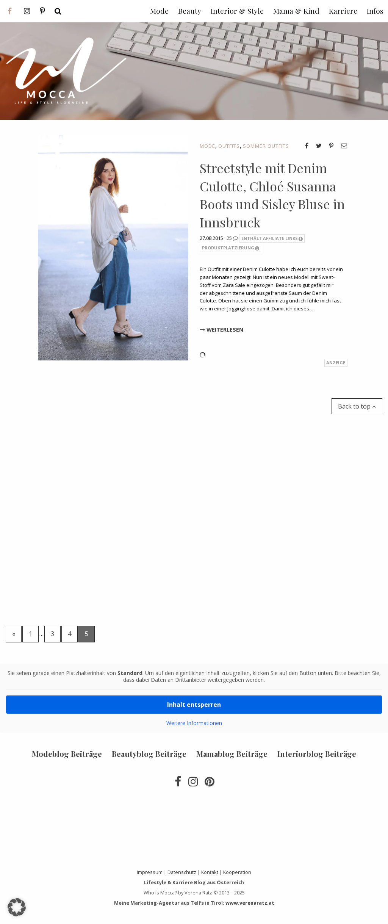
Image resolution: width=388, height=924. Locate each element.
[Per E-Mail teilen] (344, 145)
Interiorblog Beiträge (316, 754)
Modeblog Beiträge (67, 754)
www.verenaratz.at (249, 902)
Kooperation (237, 872)
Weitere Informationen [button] (194, 723)
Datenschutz (181, 872)
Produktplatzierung (228, 248)
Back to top (355, 406)
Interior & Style (237, 11)
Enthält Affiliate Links (269, 238)
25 (230, 238)
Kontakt (209, 872)
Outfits (229, 146)
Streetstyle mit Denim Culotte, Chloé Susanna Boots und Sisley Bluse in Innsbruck (272, 195)
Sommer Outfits (266, 146)
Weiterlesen (224, 329)
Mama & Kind (296, 11)
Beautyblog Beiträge (149, 754)
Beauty (189, 11)
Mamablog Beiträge (232, 754)
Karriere (343, 11)
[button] (16, 907)
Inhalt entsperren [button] (194, 704)
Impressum (150, 872)
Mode (207, 146)
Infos (375, 11)
